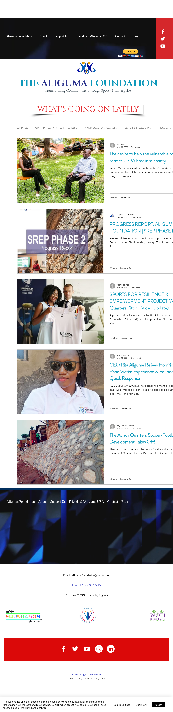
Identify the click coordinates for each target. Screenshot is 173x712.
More (164, 128)
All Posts (22, 128)
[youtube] (163, 46)
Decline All (141, 704)
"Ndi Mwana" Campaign (101, 128)
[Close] (169, 704)
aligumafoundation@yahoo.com (91, 575)
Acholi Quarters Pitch (139, 128)
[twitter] (163, 39)
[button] (88, 109)
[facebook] (163, 31)
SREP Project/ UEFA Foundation (56, 128)
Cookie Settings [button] (122, 704)
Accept (158, 704)
